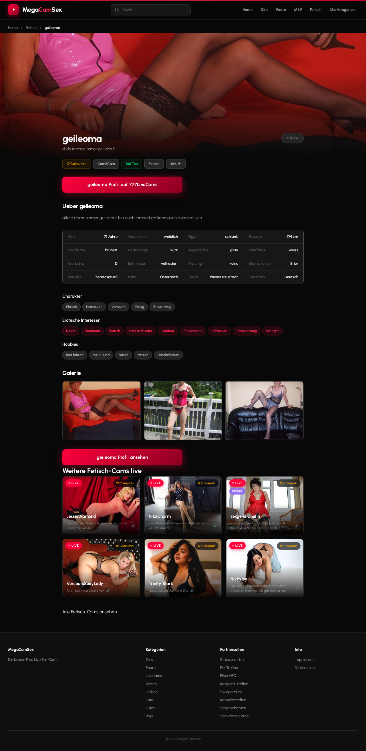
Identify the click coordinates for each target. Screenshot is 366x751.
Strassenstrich (232, 659)
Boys (150, 716)
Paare (281, 9)
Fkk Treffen (229, 667)
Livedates (154, 675)
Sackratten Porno (234, 716)
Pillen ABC (228, 675)
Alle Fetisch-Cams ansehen (89, 611)
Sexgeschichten (233, 708)
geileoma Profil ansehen (122, 457)
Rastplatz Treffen (234, 684)
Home (247, 9)
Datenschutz (305, 667)
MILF (298, 9)
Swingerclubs (231, 692)
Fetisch (315, 9)
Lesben (152, 692)
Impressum (304, 659)
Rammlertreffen (233, 700)
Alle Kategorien (342, 9)
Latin (150, 700)
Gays (150, 708)
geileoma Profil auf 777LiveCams (122, 184)
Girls (264, 9)
